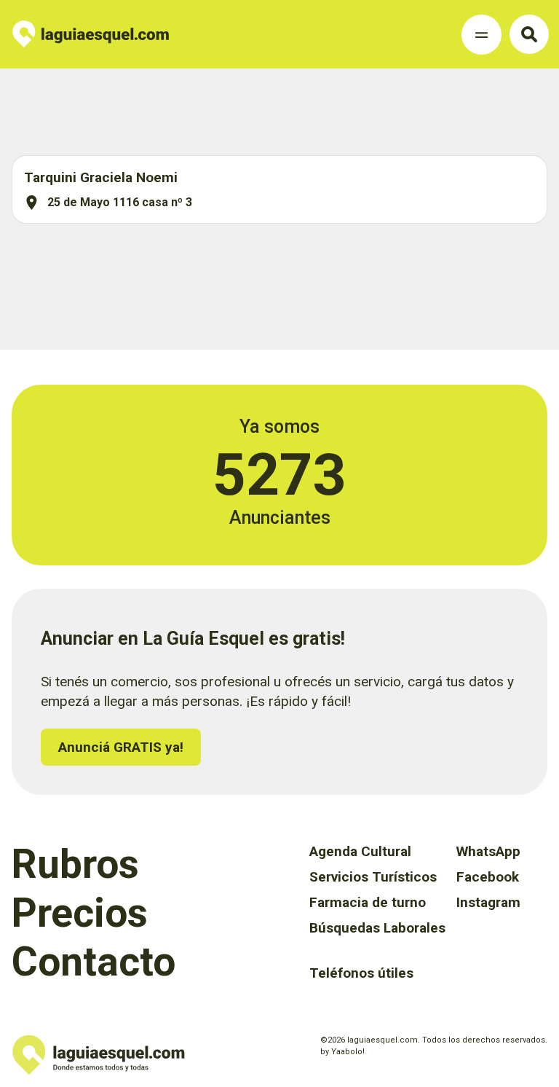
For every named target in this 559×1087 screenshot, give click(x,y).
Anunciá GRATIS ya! (120, 747)
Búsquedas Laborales (377, 927)
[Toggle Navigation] (481, 35)
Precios (80, 912)
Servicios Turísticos (373, 876)
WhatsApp (488, 851)
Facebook (487, 876)
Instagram (488, 902)
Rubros (75, 864)
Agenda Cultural (360, 851)
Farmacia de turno (367, 902)
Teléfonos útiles (361, 973)
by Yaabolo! (342, 1051)
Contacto (93, 961)
